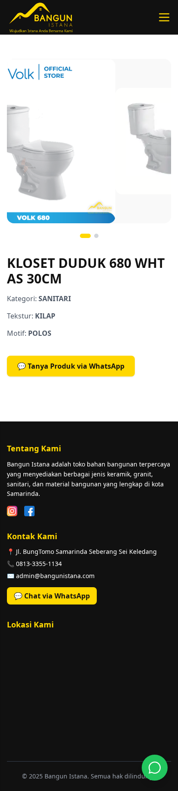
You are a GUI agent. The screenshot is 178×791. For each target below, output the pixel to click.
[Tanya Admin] (155, 768)
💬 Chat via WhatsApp (52, 596)
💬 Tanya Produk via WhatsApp (70, 366)
